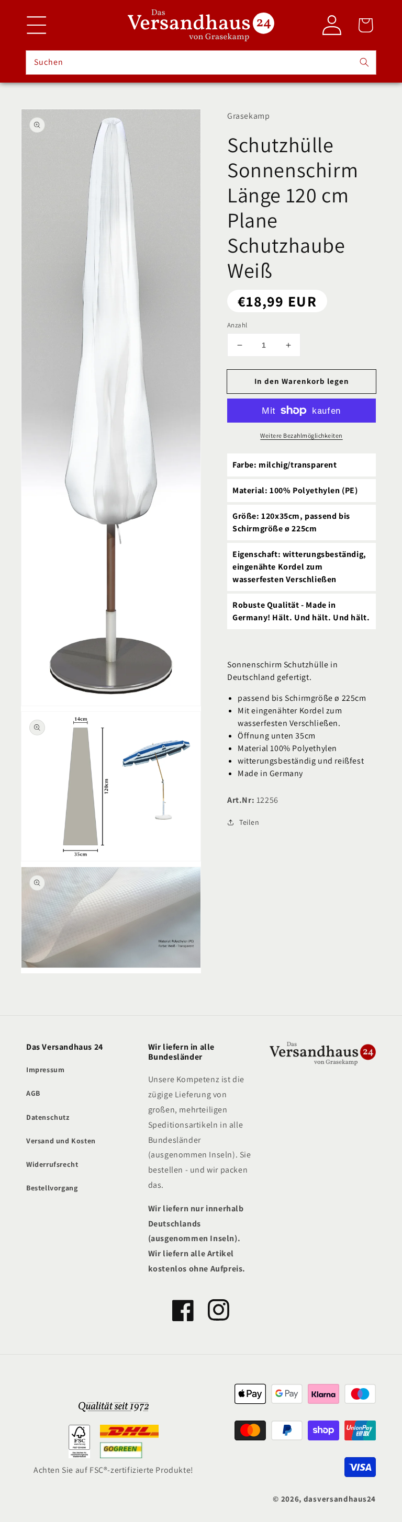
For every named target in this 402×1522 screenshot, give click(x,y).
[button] (36, 25)
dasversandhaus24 (340, 1499)
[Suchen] (364, 62)
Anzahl (237, 325)
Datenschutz (48, 1117)
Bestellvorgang (51, 1187)
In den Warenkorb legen (301, 381)
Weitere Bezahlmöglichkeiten (301, 435)
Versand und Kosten (61, 1140)
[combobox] (201, 62)
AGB (33, 1093)
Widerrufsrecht (52, 1164)
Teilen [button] (249, 822)
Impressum (45, 1069)
